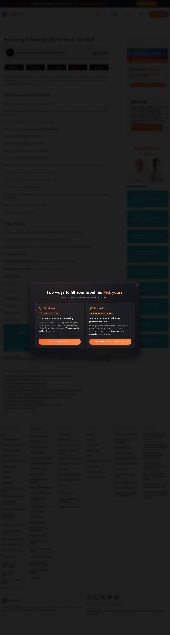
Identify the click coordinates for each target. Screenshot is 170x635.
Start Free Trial (59, 341)
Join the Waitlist (110, 341)
